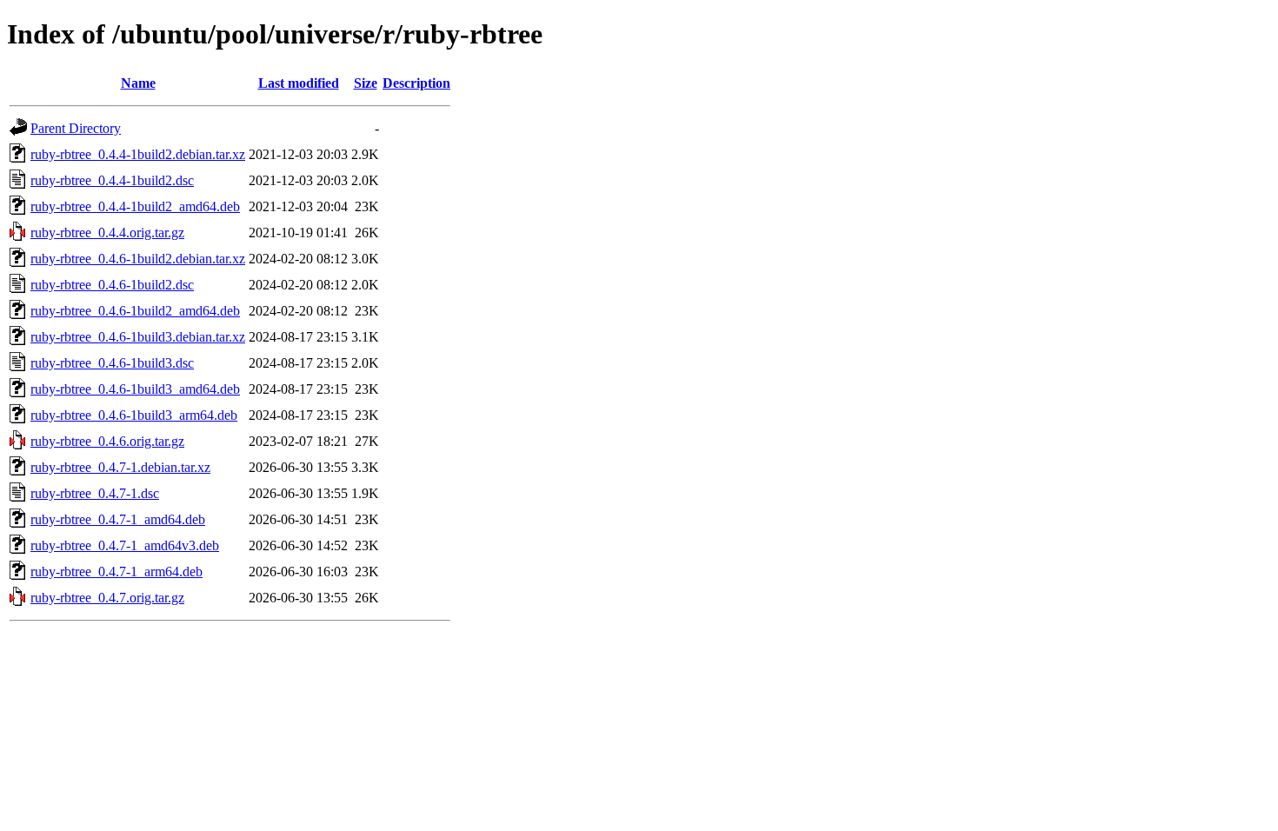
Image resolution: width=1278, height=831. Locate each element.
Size (365, 83)
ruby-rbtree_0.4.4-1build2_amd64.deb (135, 206)
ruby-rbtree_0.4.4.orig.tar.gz (107, 232)
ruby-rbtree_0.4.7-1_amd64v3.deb (124, 545)
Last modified (298, 83)
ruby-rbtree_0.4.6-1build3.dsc (112, 363)
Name (138, 83)
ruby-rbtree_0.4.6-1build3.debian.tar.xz (137, 336)
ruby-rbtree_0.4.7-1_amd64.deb (117, 519)
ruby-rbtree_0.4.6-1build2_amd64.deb (135, 310)
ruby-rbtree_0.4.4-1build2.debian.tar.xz (137, 154)
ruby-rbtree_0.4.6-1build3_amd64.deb (135, 389)
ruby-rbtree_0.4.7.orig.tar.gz (107, 597)
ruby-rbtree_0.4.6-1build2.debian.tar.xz (137, 258)
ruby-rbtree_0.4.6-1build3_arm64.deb (133, 415)
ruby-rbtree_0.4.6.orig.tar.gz (107, 441)
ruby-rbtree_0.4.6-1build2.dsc (112, 284)
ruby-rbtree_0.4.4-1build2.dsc (112, 180)
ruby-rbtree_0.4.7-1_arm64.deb (116, 571)
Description (416, 83)
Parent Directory (75, 128)
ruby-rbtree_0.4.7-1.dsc (94, 493)
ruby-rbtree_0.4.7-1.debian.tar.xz (120, 467)
